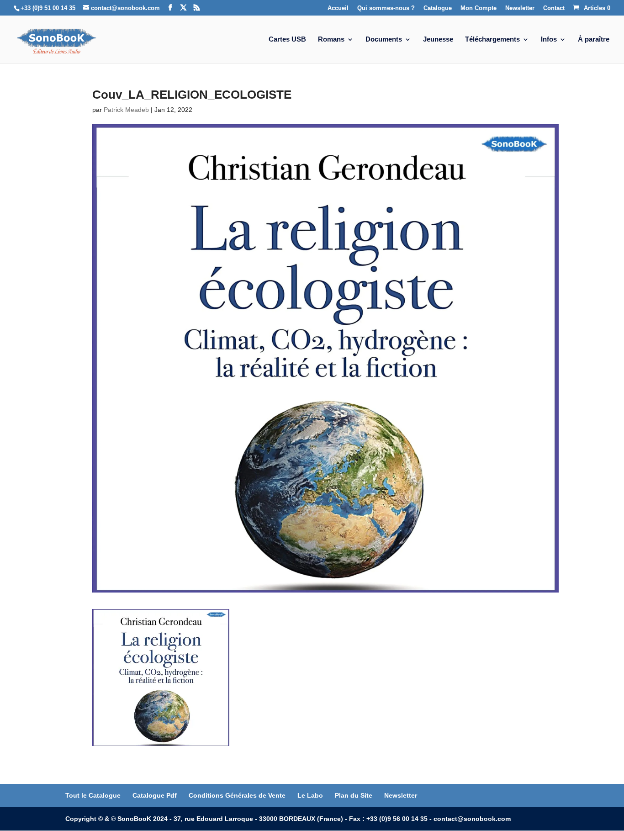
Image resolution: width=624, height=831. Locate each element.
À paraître (593, 39)
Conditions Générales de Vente (237, 795)
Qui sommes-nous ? (386, 8)
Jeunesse (438, 39)
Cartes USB (287, 39)
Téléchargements (492, 39)
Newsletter (519, 8)
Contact (554, 8)
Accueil (338, 8)
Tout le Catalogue (93, 795)
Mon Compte (478, 8)
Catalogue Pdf (154, 795)
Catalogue (437, 8)
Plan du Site (353, 795)
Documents (383, 39)
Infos (549, 39)
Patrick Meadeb (126, 109)
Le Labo (310, 795)
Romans (331, 39)
